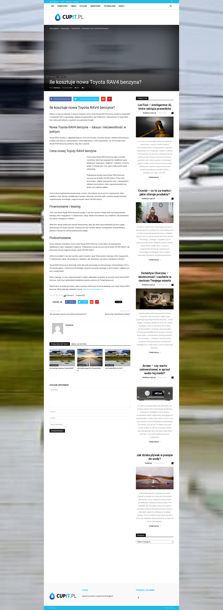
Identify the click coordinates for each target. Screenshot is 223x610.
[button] (171, 6)
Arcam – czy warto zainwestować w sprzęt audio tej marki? (154, 369)
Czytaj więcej (154, 177)
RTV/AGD (83, 6)
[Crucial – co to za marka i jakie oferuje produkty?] (155, 212)
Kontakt (76, 1)
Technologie (109, 6)
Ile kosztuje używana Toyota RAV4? (61, 368)
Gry (52, 6)
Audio (121, 6)
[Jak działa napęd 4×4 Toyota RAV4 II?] (90, 357)
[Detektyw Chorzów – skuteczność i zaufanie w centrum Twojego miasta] (155, 298)
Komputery (62, 6)
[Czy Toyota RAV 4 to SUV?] (117, 357)
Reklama (69, 1)
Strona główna (53, 1)
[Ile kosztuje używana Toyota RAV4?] (62, 357)
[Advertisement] (131, 17)
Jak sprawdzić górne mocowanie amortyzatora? (68, 314)
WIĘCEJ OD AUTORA (78, 344)
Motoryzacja (53, 77)
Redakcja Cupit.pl (149, 113)
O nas (62, 1)
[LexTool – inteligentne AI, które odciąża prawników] (155, 127)
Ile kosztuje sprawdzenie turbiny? (117, 314)
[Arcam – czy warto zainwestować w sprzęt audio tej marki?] (155, 391)
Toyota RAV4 (62, 77)
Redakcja (57, 88)
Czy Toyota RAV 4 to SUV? (114, 368)
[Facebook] (172, 1)
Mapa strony (169, 608)
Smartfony (95, 6)
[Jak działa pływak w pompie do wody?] (155, 478)
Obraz (73, 6)
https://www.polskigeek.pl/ (92, 289)
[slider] (56, 295)
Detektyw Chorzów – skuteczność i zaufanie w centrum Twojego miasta (154, 276)
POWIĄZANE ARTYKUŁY (60, 344)
